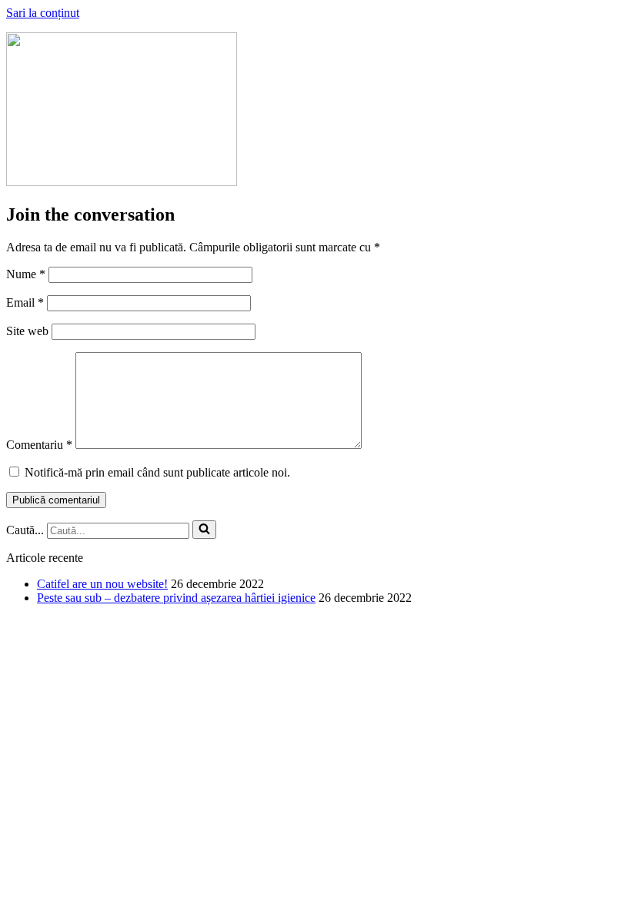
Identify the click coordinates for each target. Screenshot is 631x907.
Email (25, 302)
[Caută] (204, 529)
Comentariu (39, 444)
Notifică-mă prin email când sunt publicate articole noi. (157, 472)
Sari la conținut (42, 12)
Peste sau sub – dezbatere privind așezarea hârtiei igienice (176, 597)
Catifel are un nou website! (102, 583)
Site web (27, 330)
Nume (25, 274)
